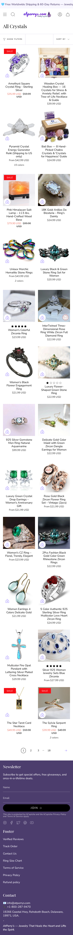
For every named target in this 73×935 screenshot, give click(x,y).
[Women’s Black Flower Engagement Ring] (19, 362)
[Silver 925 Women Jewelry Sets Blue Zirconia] (54, 646)
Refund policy (11, 882)
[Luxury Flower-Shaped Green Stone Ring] (54, 362)
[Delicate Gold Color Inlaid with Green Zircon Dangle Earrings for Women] (54, 420)
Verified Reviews (13, 839)
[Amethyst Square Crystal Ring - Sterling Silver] (19, 64)
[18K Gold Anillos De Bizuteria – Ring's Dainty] (54, 190)
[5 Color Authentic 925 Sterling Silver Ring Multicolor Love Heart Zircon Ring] (54, 589)
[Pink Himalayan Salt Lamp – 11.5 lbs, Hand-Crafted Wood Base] (19, 190)
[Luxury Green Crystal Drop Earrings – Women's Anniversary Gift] (19, 476)
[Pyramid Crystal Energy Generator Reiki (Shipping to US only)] (19, 127)
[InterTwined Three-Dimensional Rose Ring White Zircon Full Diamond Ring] (54, 306)
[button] (13, 14)
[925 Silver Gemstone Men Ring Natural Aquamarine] (19, 420)
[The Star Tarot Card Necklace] (19, 703)
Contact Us (9, 853)
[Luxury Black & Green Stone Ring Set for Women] (54, 249)
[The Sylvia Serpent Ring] (54, 703)
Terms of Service (15, 816)
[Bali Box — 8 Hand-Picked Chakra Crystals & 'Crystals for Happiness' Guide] (54, 127)
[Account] (60, 14)
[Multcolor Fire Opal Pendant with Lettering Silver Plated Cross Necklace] (19, 646)
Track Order (10, 846)
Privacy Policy (59, 814)
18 (49, 750)
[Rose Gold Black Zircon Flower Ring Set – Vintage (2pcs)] (54, 476)
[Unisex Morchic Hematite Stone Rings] (19, 249)
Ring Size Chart (12, 861)
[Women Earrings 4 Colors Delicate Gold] (19, 589)
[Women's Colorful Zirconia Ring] (19, 306)
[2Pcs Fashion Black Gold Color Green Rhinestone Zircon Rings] (54, 533)
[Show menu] (5, 14)
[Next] (61, 750)
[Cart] (68, 14)
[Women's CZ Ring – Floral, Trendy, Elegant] (19, 533)
